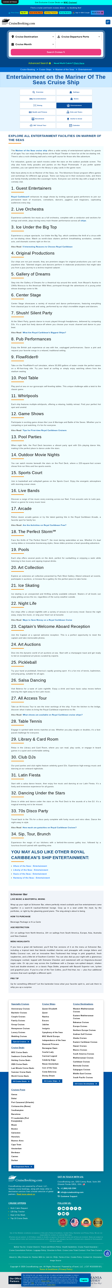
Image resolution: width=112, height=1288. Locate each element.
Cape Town (16, 1145)
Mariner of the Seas (64, 69)
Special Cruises (20, 1042)
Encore (45, 1021)
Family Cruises (18, 1021)
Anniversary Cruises (20, 1009)
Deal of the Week (36, 12)
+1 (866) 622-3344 (68, 1188)
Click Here (78, 63)
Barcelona (15, 1114)
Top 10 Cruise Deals (19, 1218)
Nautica (45, 1017)
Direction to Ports (54, 1250)
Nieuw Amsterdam (50, 1064)
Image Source (55, 1261)
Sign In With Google (82, 12)
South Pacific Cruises (83, 1078)
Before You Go (20, 1247)
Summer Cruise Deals (21, 1072)
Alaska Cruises (80, 1038)
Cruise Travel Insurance (88, 1247)
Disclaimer (97, 1257)
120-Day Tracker (51, 12)
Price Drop (15, 12)
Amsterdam (16, 1149)
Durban (14, 1160)
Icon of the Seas (49, 1068)
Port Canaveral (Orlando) (22, 1102)
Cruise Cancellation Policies (20, 1250)
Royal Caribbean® (20, 197)
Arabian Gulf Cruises (82, 1034)
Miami (14, 1125)
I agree (84, 1280)
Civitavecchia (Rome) (20, 1106)
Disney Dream (48, 1076)
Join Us (49, 1257)
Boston (14, 1129)
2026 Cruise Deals (19, 1064)
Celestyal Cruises (70, 2)
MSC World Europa (51, 1036)
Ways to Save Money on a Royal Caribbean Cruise (47, 620)
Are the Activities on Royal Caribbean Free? (45, 525)
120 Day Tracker (18, 1212)
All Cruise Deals (20, 1081)
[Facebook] (59, 1208)
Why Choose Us (24, 1257)
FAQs (56, 1257)
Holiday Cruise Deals (20, 1060)
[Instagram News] (67, 1213)
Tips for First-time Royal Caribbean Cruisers (45, 430)
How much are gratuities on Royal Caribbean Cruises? (50, 827)
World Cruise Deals (20, 1076)
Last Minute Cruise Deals (22, 1068)
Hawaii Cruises (80, 1046)
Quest (45, 1013)
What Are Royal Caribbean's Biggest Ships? (44, 332)
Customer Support (68, 1196)
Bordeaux (15, 1152)
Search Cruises (55, 52)
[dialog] (10, 2)
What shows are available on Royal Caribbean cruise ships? (53, 715)
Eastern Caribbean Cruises (85, 1042)
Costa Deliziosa (49, 1072)
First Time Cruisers (94, 1250)
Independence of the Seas (54, 1040)
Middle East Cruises (82, 1074)
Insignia (46, 1028)
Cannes (14, 1156)
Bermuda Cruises (81, 1066)
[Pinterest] (75, 1208)
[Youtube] (63, 1208)
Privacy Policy (65, 1269)
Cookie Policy (76, 1257)
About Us (13, 1257)
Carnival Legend (49, 1056)
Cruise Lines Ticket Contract (74, 1250)
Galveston (15, 1133)
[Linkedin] (79, 1208)
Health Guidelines (69, 1247)
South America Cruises (83, 1054)
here (32, 1283)
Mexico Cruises (80, 1050)
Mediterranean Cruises (83, 1058)
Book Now (96, 13)
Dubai (14, 1098)
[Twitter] (71, 1208)
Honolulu (15, 1137)
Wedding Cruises (19, 1036)
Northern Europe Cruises (84, 1030)
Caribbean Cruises (81, 1062)
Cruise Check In (33, 1247)
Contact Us (87, 1257)
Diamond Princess (50, 1044)
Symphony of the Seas (52, 1032)
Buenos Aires (17, 1141)
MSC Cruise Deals (19, 1052)
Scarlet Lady (48, 1052)
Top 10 (23, 12)
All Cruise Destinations (85, 1084)
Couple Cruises (18, 1017)
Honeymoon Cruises (20, 1028)
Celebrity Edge (49, 1060)
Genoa (14, 1094)
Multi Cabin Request (19, 1208)
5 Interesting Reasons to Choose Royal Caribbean (48, 247)
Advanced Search (38, 63)
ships (83, 221)
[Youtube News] (63, 1213)
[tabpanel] (56, 941)
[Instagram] (67, 1208)
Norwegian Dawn (49, 1048)
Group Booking (65, 12)
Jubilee (45, 1025)
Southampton (17, 1110)
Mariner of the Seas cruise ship (31, 150)
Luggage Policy (40, 1250)
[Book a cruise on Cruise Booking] (18, 22)
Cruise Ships (45, 69)
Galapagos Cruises (81, 1070)
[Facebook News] (59, 1213)
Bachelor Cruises (19, 1013)
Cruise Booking (27, 69)
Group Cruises (18, 1025)
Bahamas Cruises (81, 1022)
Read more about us (26, 1194)
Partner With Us (38, 1257)
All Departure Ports (21, 1167)
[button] (33, 36)
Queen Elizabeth (49, 1009)
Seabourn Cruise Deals (21, 1056)
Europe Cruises (80, 1026)
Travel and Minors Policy (51, 1247)
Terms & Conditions (49, 1269)
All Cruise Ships (51, 1081)
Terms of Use (64, 1257)
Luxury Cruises (18, 1032)
